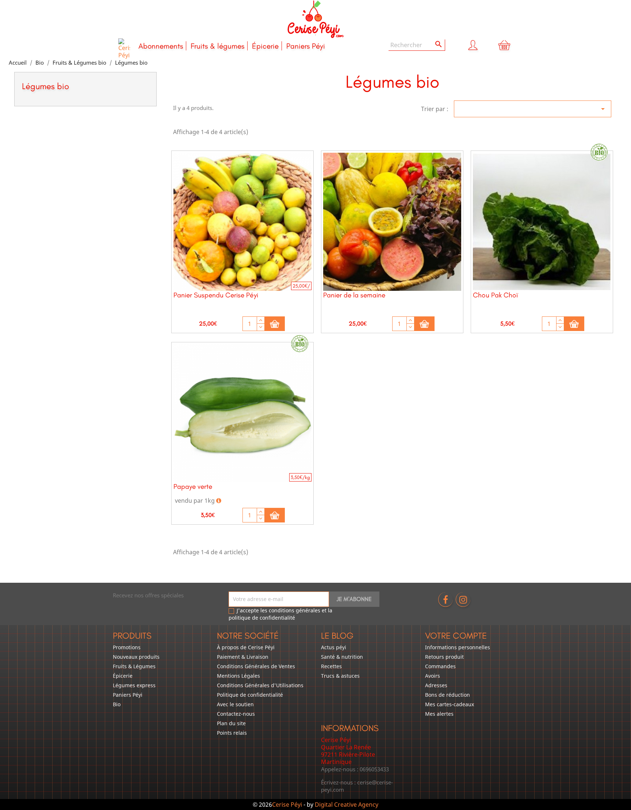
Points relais (232, 732)
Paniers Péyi (305, 45)
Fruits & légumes (217, 45)
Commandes (440, 666)
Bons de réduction (447, 694)
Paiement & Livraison (242, 656)
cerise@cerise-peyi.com (357, 786)
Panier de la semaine (354, 295)
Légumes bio (45, 86)
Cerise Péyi (287, 805)
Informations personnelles (457, 647)
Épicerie (265, 45)
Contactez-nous (236, 713)
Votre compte (456, 635)
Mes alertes (439, 713)
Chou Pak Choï (495, 295)
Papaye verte (192, 486)
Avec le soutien (235, 704)
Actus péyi (333, 647)
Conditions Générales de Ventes (256, 666)
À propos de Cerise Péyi (246, 647)
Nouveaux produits (136, 656)
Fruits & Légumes (134, 666)
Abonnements (160, 45)
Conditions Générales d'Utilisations (260, 685)
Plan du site (231, 723)
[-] (261, 327)
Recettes (331, 666)
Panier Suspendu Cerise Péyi (215, 295)
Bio (117, 704)
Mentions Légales (238, 675)
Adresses (436, 685)
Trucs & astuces (340, 675)
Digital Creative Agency (346, 805)
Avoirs (432, 675)
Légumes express (134, 685)
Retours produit (444, 656)
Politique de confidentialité (250, 694)
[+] (261, 320)
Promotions (127, 647)
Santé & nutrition (342, 656)
